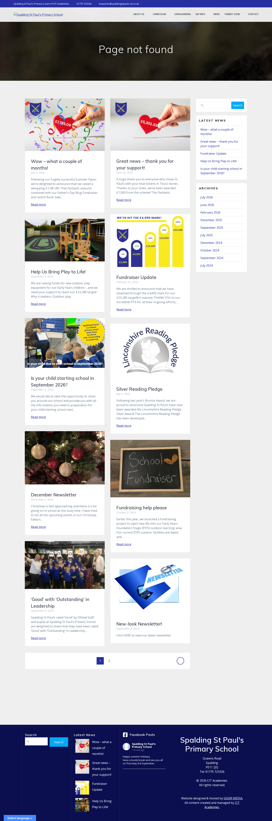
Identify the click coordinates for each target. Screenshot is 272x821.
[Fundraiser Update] (82, 788)
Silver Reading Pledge (139, 389)
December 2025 (211, 220)
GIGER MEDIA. (233, 798)
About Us (138, 14)
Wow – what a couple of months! (101, 748)
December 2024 (211, 243)
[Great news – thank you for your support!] (82, 768)
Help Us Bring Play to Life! (58, 272)
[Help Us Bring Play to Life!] (82, 806)
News (217, 14)
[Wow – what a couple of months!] (82, 747)
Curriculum (159, 14)
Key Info (200, 14)
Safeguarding (182, 14)
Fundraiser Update (136, 277)
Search (237, 105)
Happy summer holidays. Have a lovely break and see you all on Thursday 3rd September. (143, 760)
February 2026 (210, 212)
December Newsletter (54, 495)
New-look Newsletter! (139, 624)
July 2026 (206, 197)
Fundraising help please (141, 507)
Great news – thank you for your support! (101, 769)
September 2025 (211, 228)
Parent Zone (232, 14)
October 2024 (209, 250)
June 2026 (207, 205)
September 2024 (211, 258)
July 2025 (206, 235)
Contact (253, 14)
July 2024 (206, 265)
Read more (38, 204)
